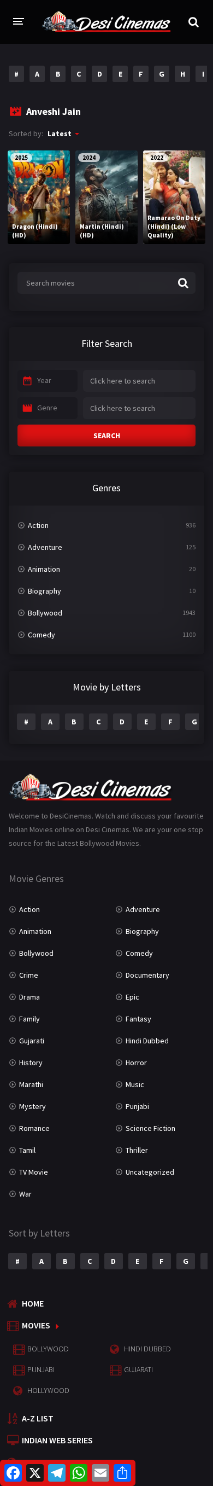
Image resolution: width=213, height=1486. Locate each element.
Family (29, 1019)
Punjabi (137, 1106)
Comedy (41, 635)
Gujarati (31, 1041)
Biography (44, 591)
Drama (29, 997)
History (31, 1062)
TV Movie (33, 1172)
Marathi (31, 1084)
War (25, 1194)
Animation (44, 569)
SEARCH (106, 435)
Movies (36, 1325)
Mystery (32, 1106)
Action (38, 525)
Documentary (147, 975)
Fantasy (138, 1019)
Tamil (27, 1150)
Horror (136, 1062)
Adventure (45, 547)
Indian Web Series (57, 1440)
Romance (34, 1128)
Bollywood (45, 613)
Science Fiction (150, 1128)
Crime (28, 975)
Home (33, 1303)
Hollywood (48, 1390)
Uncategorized (150, 1172)
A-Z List (38, 1418)
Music (135, 1084)
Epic (132, 997)
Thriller (137, 1150)
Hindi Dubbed (147, 1041)
